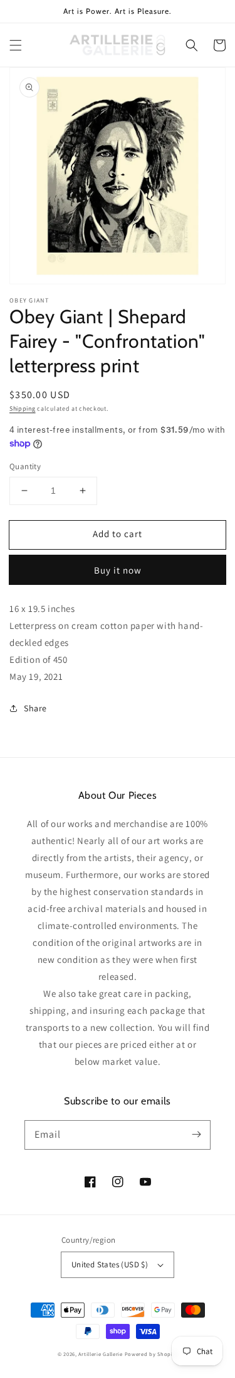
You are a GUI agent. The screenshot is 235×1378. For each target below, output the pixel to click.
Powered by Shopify (151, 1353)
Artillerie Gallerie (100, 1353)
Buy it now (118, 570)
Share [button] (35, 708)
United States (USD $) (109, 1264)
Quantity (25, 466)
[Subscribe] (196, 1134)
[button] (15, 45)
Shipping (22, 408)
